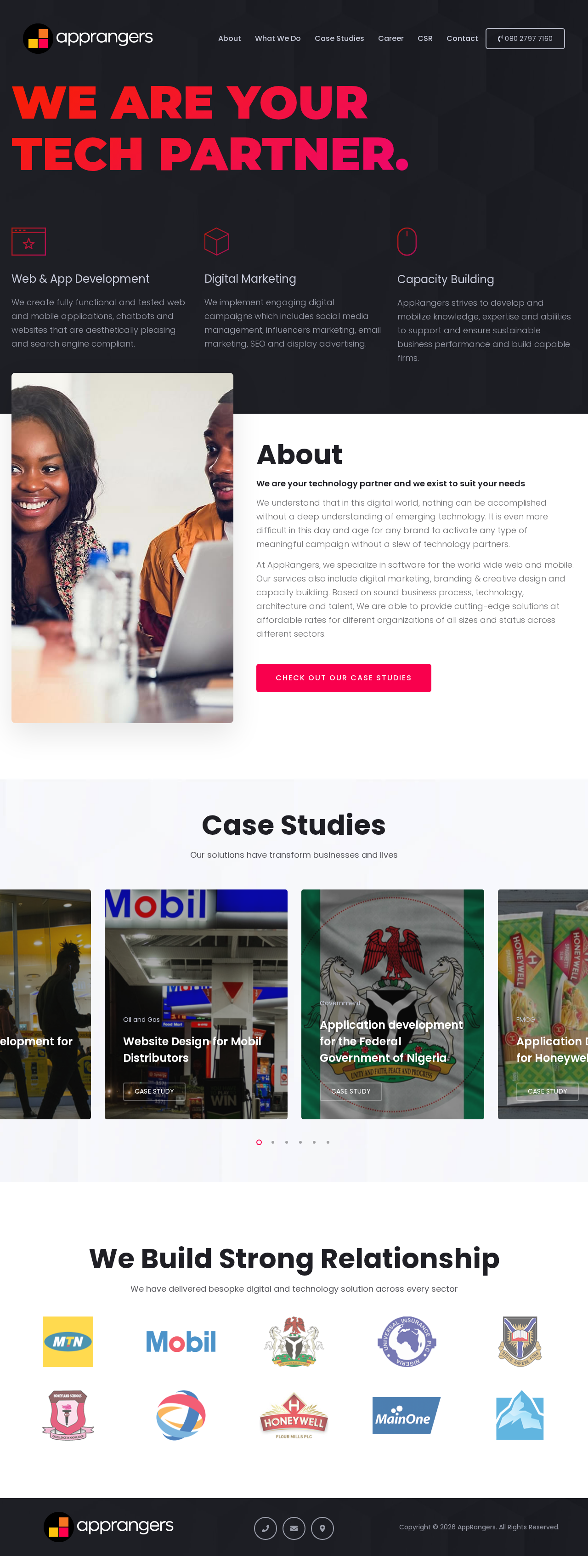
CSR (425, 38)
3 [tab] (284, 1141)
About (229, 38)
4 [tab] (298, 1141)
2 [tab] (271, 1141)
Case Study (154, 1091)
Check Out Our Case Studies (344, 678)
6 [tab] (326, 1141)
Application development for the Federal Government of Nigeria (391, 1041)
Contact (462, 38)
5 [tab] (312, 1141)
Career (391, 38)
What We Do (278, 38)
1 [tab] (257, 1141)
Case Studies (339, 38)
